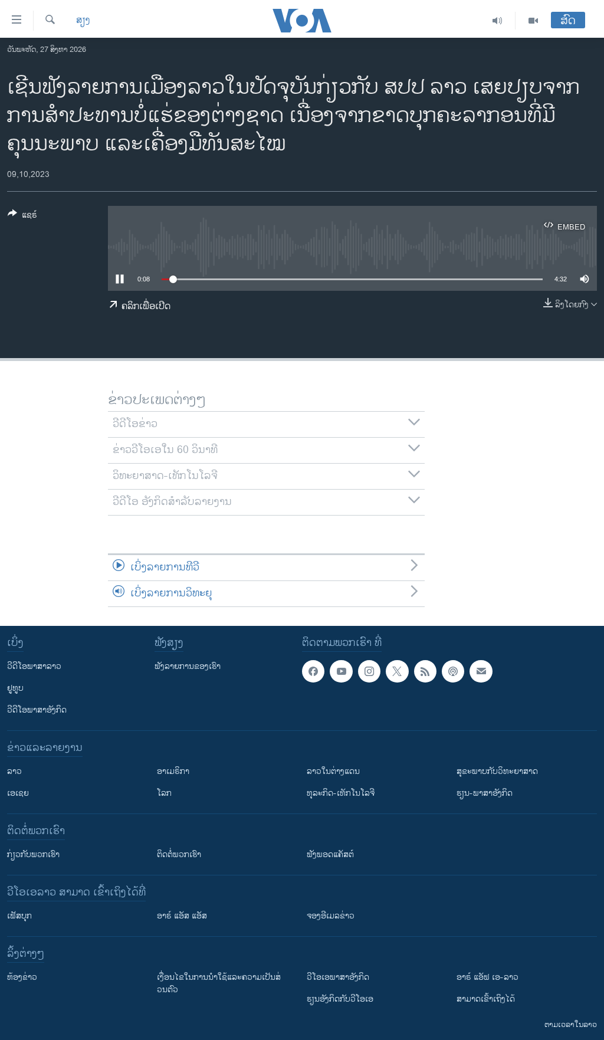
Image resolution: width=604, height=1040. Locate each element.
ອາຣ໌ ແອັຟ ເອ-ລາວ (487, 977)
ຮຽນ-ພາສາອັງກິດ (485, 793)
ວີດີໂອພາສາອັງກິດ (37, 710)
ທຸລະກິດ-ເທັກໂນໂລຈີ (341, 793)
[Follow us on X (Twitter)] (397, 671)
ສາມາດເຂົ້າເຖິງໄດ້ (486, 999)
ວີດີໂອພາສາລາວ (34, 666)
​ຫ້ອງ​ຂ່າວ (22, 977)
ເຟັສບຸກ (19, 916)
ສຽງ (83, 21)
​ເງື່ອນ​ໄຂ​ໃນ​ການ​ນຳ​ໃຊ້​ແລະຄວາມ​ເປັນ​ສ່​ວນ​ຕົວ (219, 983)
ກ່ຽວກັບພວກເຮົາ (33, 854)
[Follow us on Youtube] (341, 671)
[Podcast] (453, 671)
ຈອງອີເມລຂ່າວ (330, 916)
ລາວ (14, 771)
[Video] (533, 20)
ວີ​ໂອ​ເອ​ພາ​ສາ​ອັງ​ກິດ (338, 977)
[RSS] (425, 671)
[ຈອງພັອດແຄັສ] (481, 671)
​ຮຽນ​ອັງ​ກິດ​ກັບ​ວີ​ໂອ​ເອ (340, 999)
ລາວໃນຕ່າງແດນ (333, 771)
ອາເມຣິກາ (173, 771)
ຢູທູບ (15, 688)
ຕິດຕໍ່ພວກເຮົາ (179, 854)
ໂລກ (164, 793)
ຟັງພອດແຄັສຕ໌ (330, 854)
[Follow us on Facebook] (313, 671)
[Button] (22, 217)
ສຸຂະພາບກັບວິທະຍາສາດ (497, 771)
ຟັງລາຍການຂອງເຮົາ (188, 666)
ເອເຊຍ (18, 793)
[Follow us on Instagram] (369, 671)
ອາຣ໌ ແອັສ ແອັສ (182, 916)
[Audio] (498, 20)
